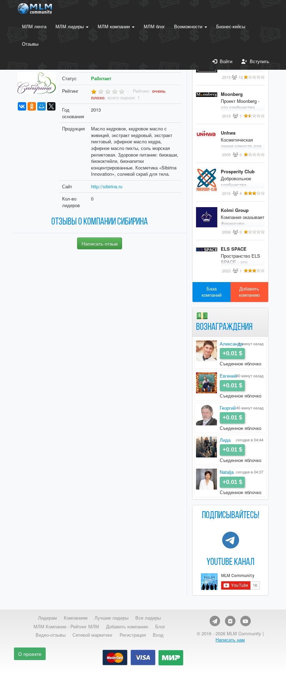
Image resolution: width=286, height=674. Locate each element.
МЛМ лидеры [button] (70, 26)
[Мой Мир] (41, 106)
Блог (160, 626)
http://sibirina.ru (106, 186)
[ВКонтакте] (22, 106)
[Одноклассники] (32, 106)
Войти (224, 61)
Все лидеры (148, 618)
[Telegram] (215, 621)
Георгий (228, 407)
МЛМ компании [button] (114, 26)
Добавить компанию (249, 291)
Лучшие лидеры (111, 618)
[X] (51, 106)
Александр (231, 343)
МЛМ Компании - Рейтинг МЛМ (66, 626)
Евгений (228, 375)
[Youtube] (245, 621)
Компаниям (76, 618)
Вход (158, 635)
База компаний (211, 291)
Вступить (258, 61)
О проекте (30, 653)
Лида (225, 440)
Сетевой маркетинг (93, 635)
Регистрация (133, 635)
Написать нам (230, 639)
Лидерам (47, 618)
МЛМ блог (154, 26)
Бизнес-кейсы (230, 26)
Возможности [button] (189, 26)
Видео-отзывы (51, 635)
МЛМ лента (34, 26)
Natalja (227, 472)
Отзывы (30, 43)
